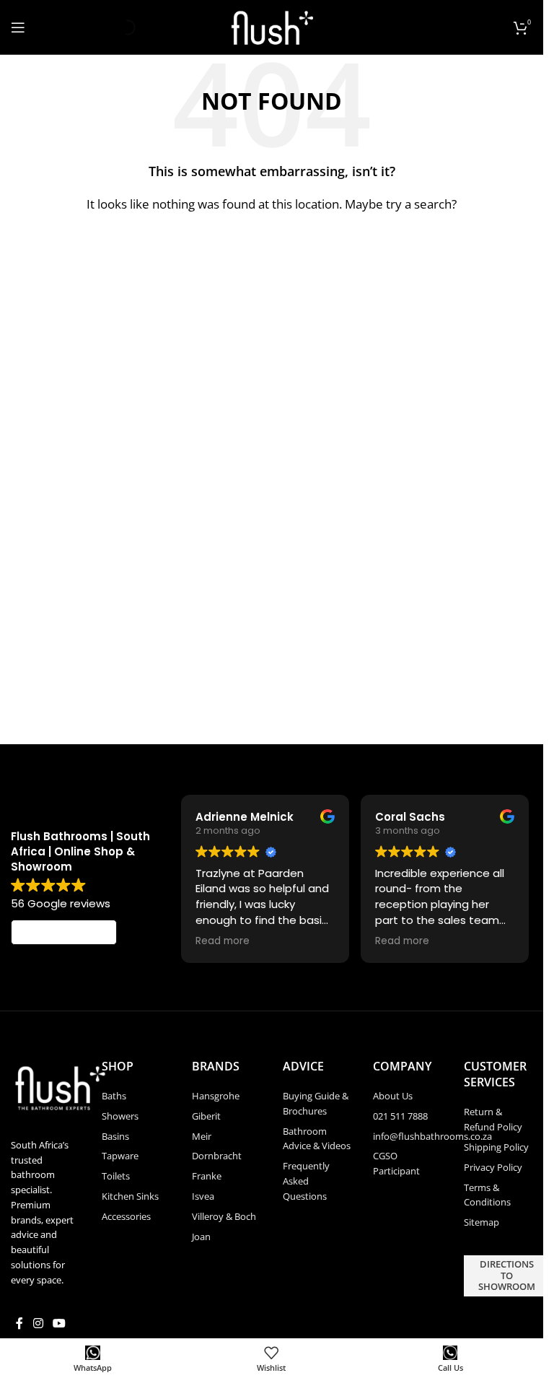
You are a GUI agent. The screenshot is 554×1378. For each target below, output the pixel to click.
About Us (393, 1095)
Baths (114, 1095)
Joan (201, 1236)
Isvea (203, 1196)
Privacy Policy (493, 1167)
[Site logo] (271, 26)
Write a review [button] (64, 932)
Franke (206, 1175)
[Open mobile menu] (18, 27)
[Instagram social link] (38, 1324)
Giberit (206, 1115)
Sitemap (481, 1222)
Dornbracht (217, 1155)
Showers (120, 1115)
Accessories (126, 1216)
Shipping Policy (496, 1147)
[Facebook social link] (19, 1324)
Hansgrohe (215, 1095)
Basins (115, 1136)
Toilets (116, 1175)
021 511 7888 (400, 1115)
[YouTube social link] (59, 1324)
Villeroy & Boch (224, 1216)
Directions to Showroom (506, 1275)
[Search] (115, 27)
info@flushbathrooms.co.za (432, 1136)
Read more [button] (222, 941)
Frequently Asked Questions (306, 1181)
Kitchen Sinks (130, 1196)
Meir (201, 1136)
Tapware (120, 1155)
